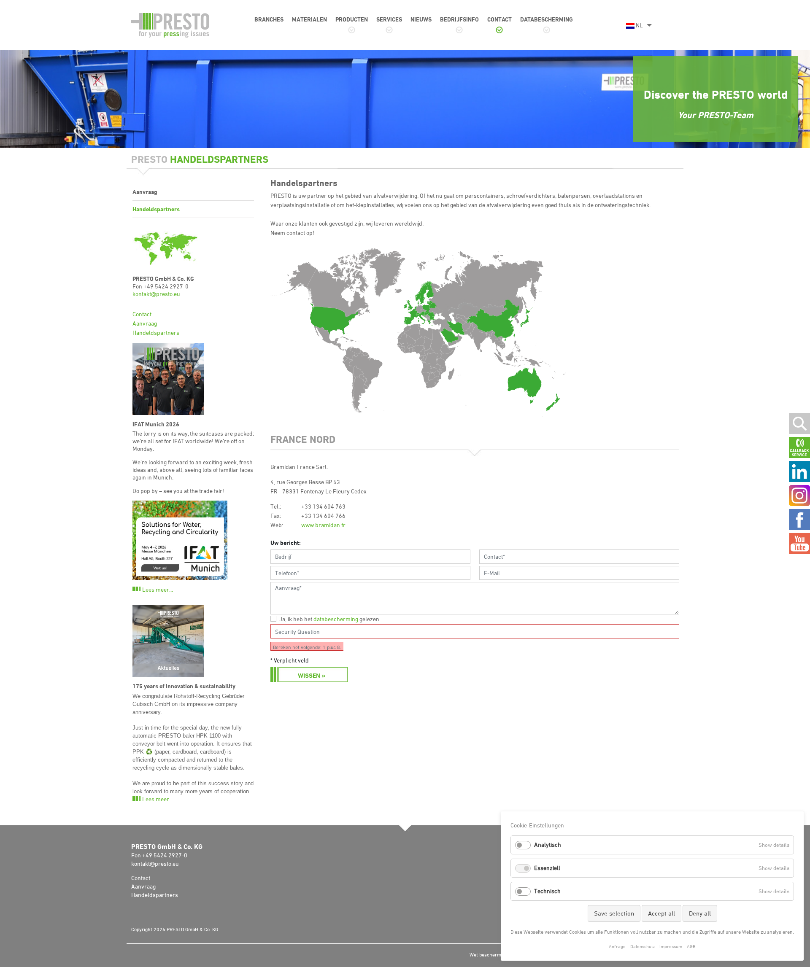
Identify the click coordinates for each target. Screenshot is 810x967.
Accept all (661, 913)
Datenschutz (642, 946)
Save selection (614, 913)
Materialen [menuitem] (309, 19)
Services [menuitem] (389, 19)
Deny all (700, 913)
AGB (691, 946)
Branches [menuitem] (269, 19)
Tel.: (275, 506)
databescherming (335, 618)
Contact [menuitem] (499, 19)
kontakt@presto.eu (156, 293)
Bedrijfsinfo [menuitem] (459, 19)
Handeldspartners (155, 332)
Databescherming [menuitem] (546, 19)
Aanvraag (144, 323)
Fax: (275, 515)
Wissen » (311, 675)
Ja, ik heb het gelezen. (330, 618)
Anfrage (617, 946)
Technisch (547, 890)
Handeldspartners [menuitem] (156, 209)
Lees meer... (157, 589)
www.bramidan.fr (323, 524)
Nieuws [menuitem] (421, 19)
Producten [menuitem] (351, 19)
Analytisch (547, 844)
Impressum (670, 946)
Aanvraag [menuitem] (144, 191)
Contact (141, 314)
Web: (276, 524)
